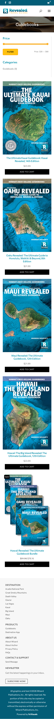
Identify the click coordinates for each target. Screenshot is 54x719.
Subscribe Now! (16, 681)
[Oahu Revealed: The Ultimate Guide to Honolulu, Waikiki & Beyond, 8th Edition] (27, 251)
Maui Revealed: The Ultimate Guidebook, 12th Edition (27, 357)
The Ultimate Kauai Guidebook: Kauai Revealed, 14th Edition (27, 159)
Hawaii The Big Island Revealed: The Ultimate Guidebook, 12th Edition (27, 454)
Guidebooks (8, 68)
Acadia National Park (14, 589)
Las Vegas (9, 604)
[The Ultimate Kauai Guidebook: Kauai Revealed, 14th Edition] (27, 153)
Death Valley (10, 596)
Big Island (9, 611)
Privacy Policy (11, 649)
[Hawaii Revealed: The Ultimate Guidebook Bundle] (27, 546)
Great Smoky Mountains (16, 592)
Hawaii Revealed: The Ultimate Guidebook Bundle (27, 552)
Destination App (12, 632)
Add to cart (27, 172)
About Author (11, 645)
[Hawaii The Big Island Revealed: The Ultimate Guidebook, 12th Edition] (27, 448)
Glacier (8, 600)
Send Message (11, 662)
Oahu (7, 618)
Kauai (7, 607)
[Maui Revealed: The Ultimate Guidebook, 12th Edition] (27, 351)
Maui (7, 614)
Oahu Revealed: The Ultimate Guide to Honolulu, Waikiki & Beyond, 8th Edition (27, 258)
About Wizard (11, 641)
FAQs (7, 652)
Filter (10, 51)
